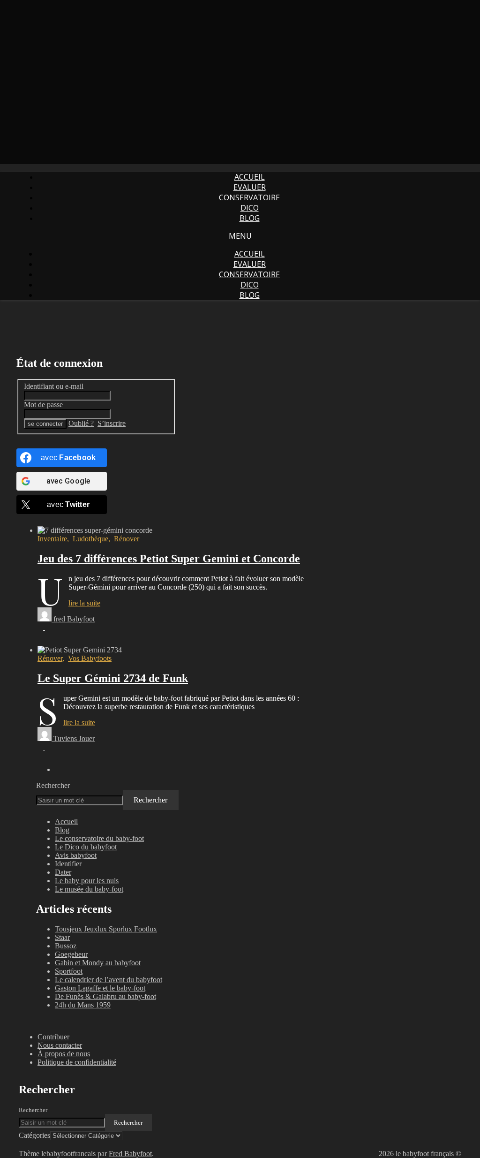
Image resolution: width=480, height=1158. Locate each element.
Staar (62, 937)
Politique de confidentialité (77, 1062)
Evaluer (249, 187)
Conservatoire (249, 197)
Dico (249, 208)
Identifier (68, 864)
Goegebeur (71, 954)
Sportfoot (68, 971)
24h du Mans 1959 (83, 1005)
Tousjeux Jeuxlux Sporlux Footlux (106, 929)
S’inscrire (112, 423)
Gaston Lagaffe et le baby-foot (100, 988)
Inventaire (52, 539)
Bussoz (65, 946)
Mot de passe (43, 405)
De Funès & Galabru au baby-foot (105, 996)
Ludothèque (90, 539)
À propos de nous (64, 1054)
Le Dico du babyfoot (86, 847)
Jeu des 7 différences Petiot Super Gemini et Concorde (169, 559)
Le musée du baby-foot (89, 889)
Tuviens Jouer (74, 738)
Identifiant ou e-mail (53, 386)
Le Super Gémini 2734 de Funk (113, 678)
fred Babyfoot (74, 619)
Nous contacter (60, 1045)
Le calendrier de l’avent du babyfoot (108, 980)
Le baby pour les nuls (87, 881)
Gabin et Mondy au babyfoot (98, 963)
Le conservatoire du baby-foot (99, 838)
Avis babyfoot (76, 855)
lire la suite (84, 603)
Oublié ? (81, 423)
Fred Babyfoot (130, 1154)
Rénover (126, 539)
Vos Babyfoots (90, 658)
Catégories (34, 1135)
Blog (250, 218)
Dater (63, 872)
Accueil (249, 177)
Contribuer (53, 1037)
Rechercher (53, 785)
